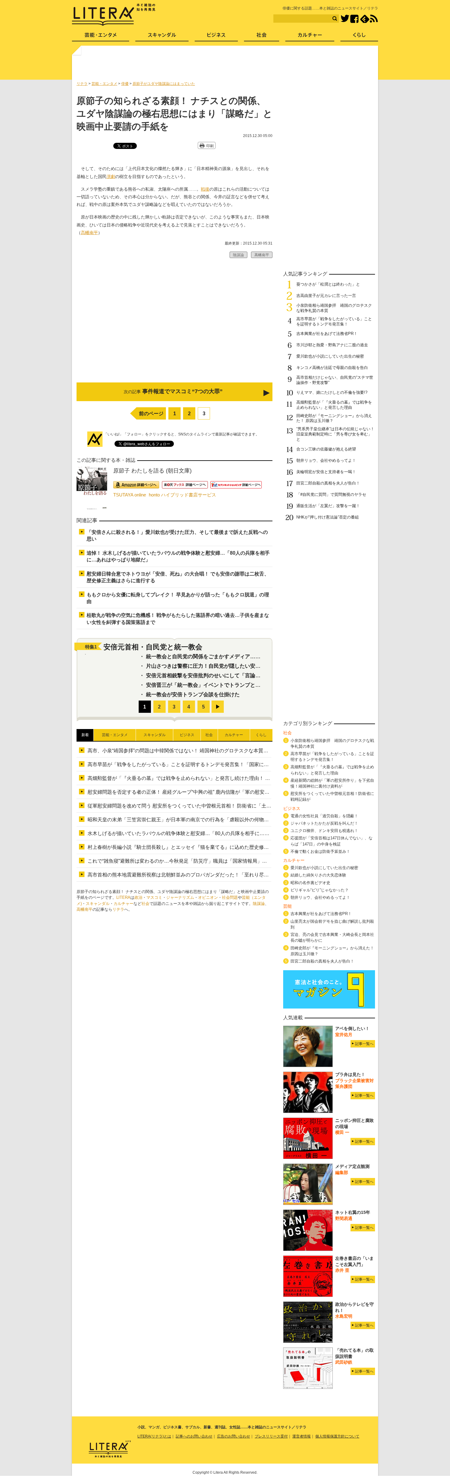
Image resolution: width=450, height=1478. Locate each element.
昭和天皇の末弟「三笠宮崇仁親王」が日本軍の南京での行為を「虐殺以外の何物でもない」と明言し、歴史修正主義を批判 (222, 819)
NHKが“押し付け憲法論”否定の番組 (329, 517)
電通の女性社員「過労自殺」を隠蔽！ (324, 816)
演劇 (111, 176)
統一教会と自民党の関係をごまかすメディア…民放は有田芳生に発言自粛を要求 (239, 656)
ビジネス (216, 37)
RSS (374, 18)
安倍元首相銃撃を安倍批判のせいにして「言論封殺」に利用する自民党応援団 (237, 675)
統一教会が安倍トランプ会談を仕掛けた (193, 694)
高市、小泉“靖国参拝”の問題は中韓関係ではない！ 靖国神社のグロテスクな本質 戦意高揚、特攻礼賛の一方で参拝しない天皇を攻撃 (234, 750)
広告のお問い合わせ (233, 1436)
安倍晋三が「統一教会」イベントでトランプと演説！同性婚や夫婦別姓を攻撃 (237, 685)
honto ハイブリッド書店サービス (182, 494)
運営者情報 (301, 1436)
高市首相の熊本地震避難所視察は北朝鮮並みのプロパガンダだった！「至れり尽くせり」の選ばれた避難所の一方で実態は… (225, 874)
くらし (359, 37)
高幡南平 (89, 232)
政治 (138, 897)
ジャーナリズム (180, 897)
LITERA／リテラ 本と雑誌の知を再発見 (114, 14)
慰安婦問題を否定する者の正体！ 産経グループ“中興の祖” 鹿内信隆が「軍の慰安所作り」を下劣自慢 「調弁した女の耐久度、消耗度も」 (238, 792)
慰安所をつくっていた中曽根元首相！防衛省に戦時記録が (332, 796)
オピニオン (208, 897)
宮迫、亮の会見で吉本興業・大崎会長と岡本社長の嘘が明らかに (332, 937)
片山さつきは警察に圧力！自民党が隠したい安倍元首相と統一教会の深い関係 (237, 666)
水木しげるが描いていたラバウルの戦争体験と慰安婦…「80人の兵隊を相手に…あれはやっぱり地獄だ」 (203, 833)
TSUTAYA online (129, 494)
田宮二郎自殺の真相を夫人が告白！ (328, 483)
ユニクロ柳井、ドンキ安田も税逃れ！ (324, 830)
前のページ (151, 413)
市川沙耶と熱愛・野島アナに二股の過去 (332, 345)
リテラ (118, 909)
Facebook (354, 19)
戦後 (205, 189)
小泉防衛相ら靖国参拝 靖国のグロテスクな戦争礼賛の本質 (332, 743)
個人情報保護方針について (337, 1436)
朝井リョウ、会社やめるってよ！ (326, 460)
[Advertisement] (225, 65)
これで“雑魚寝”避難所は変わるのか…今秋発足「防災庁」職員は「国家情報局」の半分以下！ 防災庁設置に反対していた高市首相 (229, 861)
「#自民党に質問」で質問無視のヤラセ (331, 494)
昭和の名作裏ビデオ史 (310, 882)
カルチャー (123, 903)
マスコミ (154, 897)
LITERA (123, 897)
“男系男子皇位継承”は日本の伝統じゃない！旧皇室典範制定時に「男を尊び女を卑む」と (335, 434)
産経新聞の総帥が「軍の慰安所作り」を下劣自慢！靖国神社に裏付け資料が (332, 783)
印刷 (210, 146)
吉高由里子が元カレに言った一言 (326, 295)
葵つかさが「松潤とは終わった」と (328, 284)
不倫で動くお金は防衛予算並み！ (320, 851)
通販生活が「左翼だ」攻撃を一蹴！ (328, 505)
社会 (145, 903)
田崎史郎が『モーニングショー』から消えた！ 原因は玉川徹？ (332, 951)
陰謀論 (259, 903)
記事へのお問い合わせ (194, 1436)
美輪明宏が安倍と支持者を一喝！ (326, 471)
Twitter (344, 19)
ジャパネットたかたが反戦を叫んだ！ (324, 823)
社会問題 (230, 897)
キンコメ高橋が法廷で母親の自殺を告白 (332, 367)
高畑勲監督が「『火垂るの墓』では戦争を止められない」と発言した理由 (334, 405)
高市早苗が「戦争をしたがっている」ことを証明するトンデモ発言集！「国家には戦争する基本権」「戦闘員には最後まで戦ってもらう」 (239, 764)
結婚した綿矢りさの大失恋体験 (318, 875)
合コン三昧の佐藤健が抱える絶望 (326, 449)
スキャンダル (98, 903)
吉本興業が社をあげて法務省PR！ (327, 333)
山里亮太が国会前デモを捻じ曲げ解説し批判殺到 (332, 924)
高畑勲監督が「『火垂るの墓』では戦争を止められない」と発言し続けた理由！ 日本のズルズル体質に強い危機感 (213, 778)
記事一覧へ (364, 1044)
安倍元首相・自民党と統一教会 (152, 647)
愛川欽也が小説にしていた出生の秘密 (330, 356)
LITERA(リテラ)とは (154, 1436)
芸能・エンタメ (100, 37)
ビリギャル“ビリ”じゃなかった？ (320, 890)
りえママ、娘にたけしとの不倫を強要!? (331, 392)
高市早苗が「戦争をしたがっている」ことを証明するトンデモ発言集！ (334, 321)
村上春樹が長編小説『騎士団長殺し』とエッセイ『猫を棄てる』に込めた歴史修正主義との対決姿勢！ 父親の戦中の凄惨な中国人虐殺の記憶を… (247, 847)
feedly (364, 19)
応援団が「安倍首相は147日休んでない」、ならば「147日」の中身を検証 (332, 841)
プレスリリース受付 (271, 1436)
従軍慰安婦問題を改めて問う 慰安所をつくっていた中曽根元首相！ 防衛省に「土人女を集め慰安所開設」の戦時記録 (216, 805)
